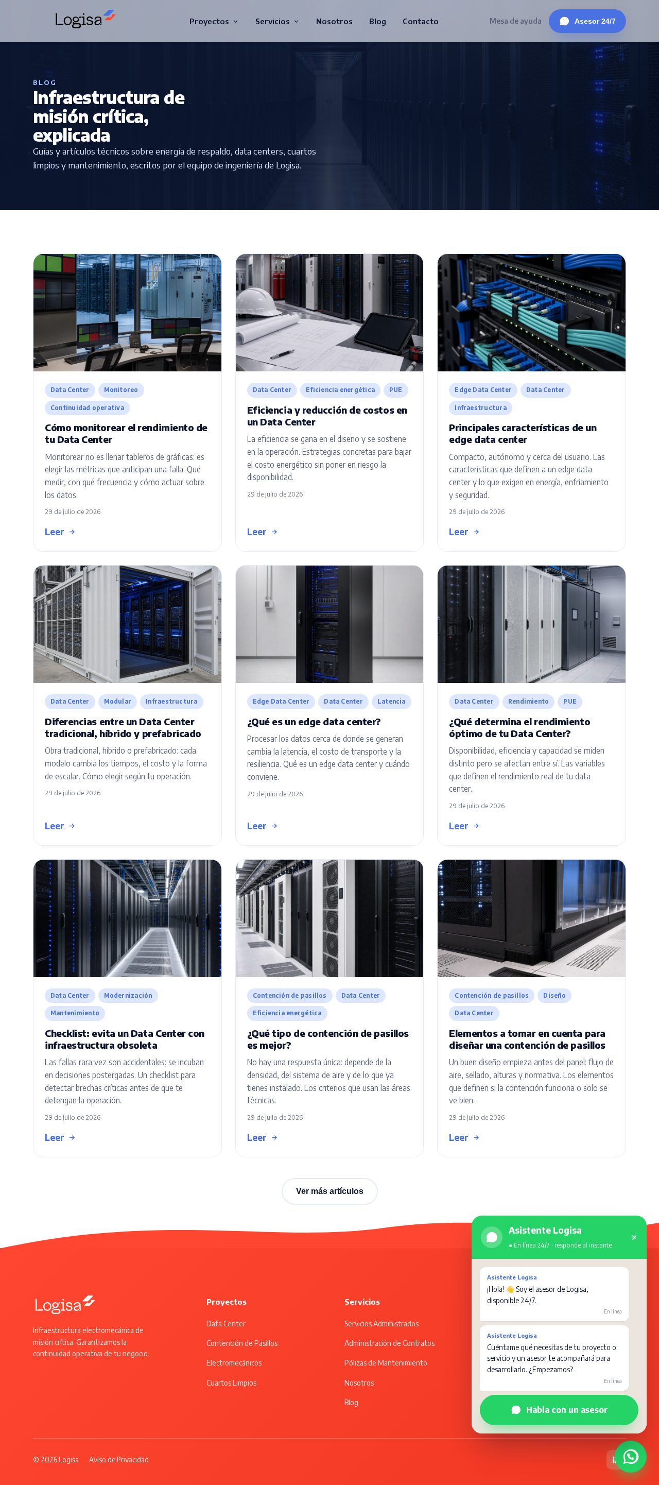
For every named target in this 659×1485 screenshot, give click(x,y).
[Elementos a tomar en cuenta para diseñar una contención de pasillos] (532, 918)
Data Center (226, 1323)
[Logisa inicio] (85, 21)
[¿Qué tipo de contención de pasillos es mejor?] (330, 918)
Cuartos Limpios (231, 1382)
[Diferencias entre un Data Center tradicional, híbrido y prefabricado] (127, 624)
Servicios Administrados (381, 1323)
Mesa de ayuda (516, 20)
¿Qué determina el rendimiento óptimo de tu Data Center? (519, 727)
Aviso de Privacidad (119, 1459)
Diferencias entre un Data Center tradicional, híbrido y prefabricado (123, 727)
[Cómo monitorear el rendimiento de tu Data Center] (127, 312)
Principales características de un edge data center (522, 433)
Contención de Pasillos (242, 1343)
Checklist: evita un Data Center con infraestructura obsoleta (124, 1039)
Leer (54, 531)
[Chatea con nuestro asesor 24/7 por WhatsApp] (631, 1453)
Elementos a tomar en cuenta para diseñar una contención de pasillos (527, 1039)
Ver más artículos (329, 1191)
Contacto (421, 21)
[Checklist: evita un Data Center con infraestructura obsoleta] (127, 918)
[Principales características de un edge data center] (532, 312)
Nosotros (334, 21)
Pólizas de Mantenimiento (385, 1362)
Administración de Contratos (389, 1343)
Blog (377, 21)
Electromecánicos (234, 1362)
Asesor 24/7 (595, 21)
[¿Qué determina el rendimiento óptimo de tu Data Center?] (532, 624)
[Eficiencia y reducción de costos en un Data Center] (330, 312)
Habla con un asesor (567, 1409)
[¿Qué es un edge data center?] (330, 624)
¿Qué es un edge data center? (314, 721)
